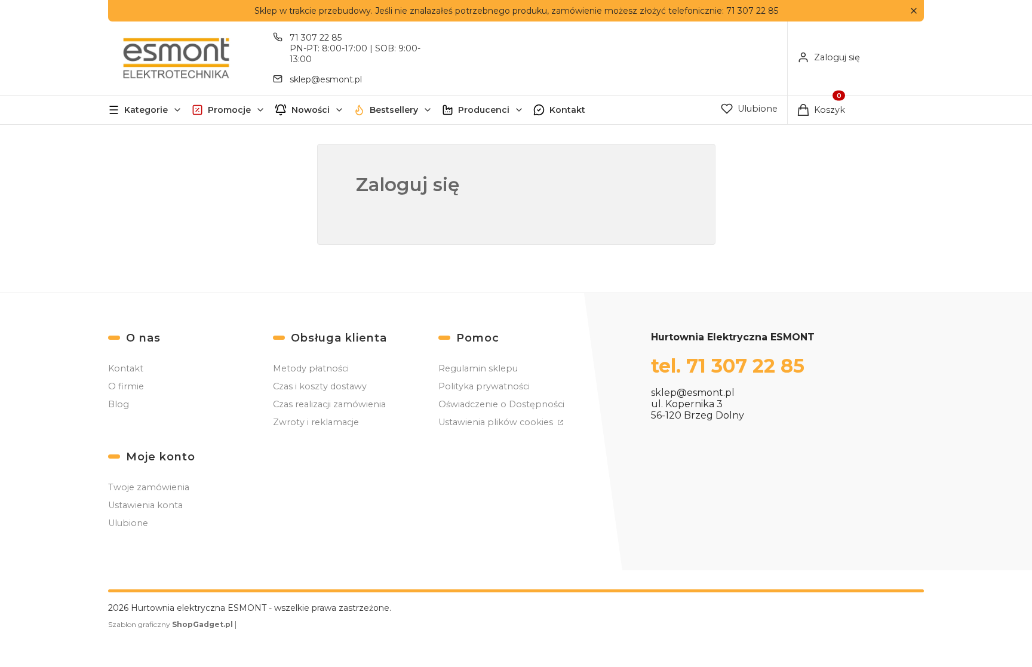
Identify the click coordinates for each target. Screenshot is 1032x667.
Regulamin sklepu (478, 368)
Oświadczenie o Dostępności (501, 404)
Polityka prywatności (484, 386)
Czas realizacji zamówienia (329, 404)
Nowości (310, 109)
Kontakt (567, 109)
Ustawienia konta (145, 505)
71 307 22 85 (316, 37)
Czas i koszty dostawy (320, 386)
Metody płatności (311, 368)
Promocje (229, 109)
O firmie (126, 386)
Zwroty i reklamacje (316, 422)
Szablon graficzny (170, 624)
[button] (913, 11)
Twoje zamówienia (148, 487)
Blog (118, 404)
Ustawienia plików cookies (496, 422)
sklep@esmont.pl (326, 79)
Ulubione (128, 523)
